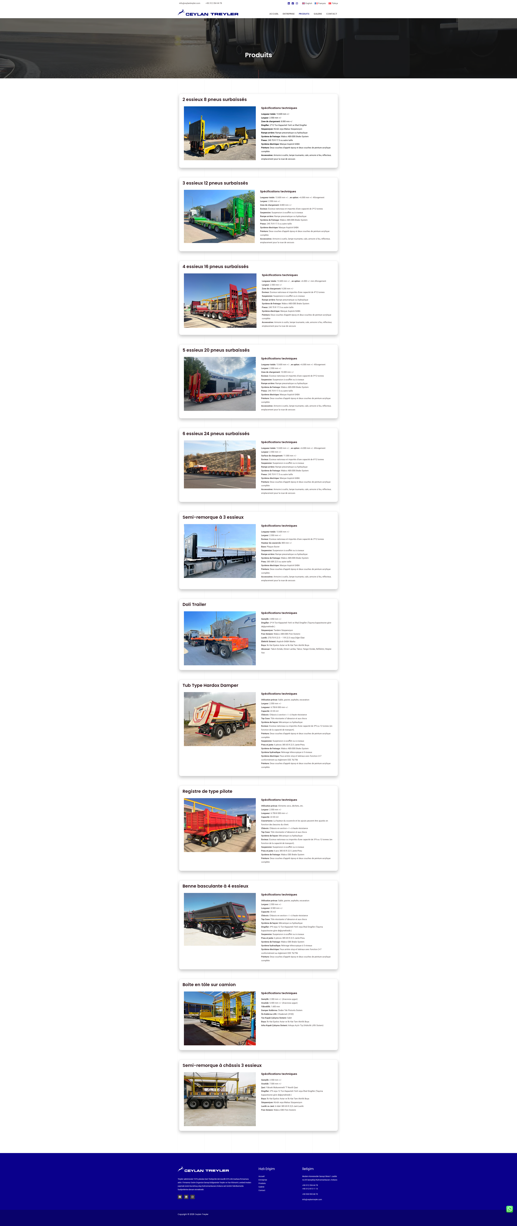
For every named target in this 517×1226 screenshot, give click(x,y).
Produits (262, 1183)
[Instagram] (297, 3)
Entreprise (262, 1180)
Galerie (261, 1187)
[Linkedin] (289, 3)
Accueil (261, 1176)
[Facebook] (293, 3)
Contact (261, 1190)
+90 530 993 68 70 (310, 1194)
